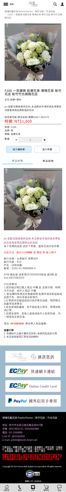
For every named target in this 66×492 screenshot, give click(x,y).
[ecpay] (33, 371)
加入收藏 (47, 149)
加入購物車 (19, 149)
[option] (33, 52)
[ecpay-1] (33, 385)
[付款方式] (33, 356)
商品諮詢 (48, 160)
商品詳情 (17, 160)
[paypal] (33, 400)
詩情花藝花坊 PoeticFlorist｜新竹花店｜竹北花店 (30, 11)
